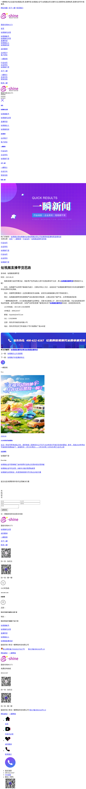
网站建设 (4, 653)
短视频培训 (5, 45)
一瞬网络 (12, 653)
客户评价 (4, 55)
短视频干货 (5, 67)
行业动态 (4, 63)
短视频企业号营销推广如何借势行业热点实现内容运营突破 (22, 464)
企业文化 (4, 77)
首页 (2, 28)
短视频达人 (5, 43)
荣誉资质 (4, 79)
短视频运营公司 (35, 237)
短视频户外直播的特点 (16, 357)
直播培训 (58, 237)
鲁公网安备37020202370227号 (14, 649)
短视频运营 (15, 237)
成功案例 (4, 49)
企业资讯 (4, 65)
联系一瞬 (4, 83)
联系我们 (20, 8)
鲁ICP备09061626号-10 (36, 649)
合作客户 (4, 53)
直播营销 (44, 237)
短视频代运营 (6, 32)
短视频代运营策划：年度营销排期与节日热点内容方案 (21, 472)
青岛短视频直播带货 (30, 350)
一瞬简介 (4, 75)
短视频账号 (5, 36)
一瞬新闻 (4, 59)
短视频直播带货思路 (38, 239)
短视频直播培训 (7, 641)
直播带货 (4, 41)
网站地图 (4, 8)
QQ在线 (8, 775)
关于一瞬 (12, 8)
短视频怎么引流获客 (15, 353)
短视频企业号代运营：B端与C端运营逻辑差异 (18, 468)
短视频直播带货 (17, 350)
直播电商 (51, 237)
